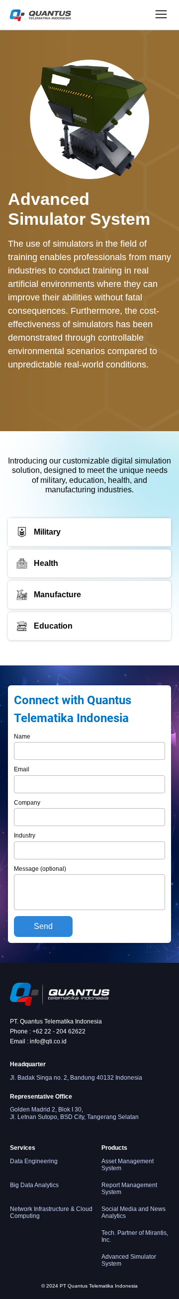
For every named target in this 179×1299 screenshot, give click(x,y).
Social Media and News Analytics (133, 1212)
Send (43, 926)
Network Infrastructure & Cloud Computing (51, 1212)
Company (27, 802)
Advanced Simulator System (128, 1260)
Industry (24, 835)
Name (22, 736)
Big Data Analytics (34, 1185)
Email (21, 769)
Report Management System (129, 1189)
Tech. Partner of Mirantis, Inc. (134, 1236)
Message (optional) (40, 868)
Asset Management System (127, 1165)
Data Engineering (34, 1161)
